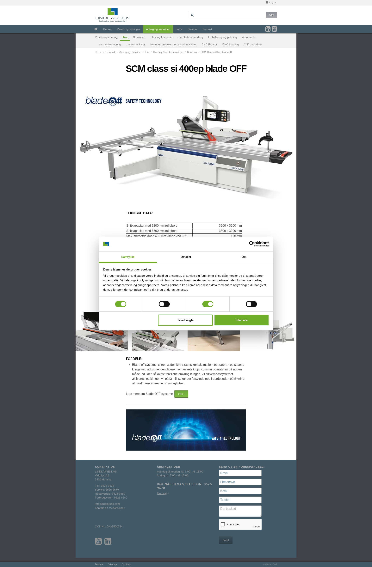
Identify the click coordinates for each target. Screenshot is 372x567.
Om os (107, 29)
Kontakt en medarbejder (110, 507)
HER (181, 393)
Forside (112, 52)
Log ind (273, 2)
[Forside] (95, 29)
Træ (125, 37)
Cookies (126, 564)
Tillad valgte (185, 320)
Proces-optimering (106, 37)
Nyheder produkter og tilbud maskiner (173, 44)
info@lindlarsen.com (107, 503)
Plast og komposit (161, 37)
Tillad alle (241, 320)
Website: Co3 (270, 564)
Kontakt (207, 29)
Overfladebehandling (190, 37)
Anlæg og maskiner (158, 29)
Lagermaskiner (136, 44)
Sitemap (112, 564)
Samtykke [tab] (128, 256)
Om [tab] (244, 256)
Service (192, 29)
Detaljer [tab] (186, 256)
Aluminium (139, 37)
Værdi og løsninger (128, 29)
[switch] (164, 304)
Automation (249, 37)
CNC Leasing (230, 44)
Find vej (162, 493)
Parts (179, 29)
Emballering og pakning (222, 37)
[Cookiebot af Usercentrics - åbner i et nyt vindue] (252, 244)
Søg (271, 14)
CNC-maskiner (253, 44)
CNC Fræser (209, 44)
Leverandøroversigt (109, 44)
